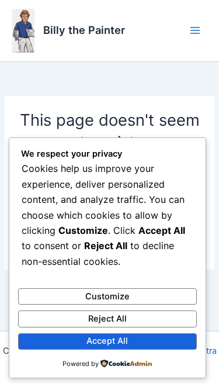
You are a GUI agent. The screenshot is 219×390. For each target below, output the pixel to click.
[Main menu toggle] (195, 30)
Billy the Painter (84, 29)
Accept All (107, 341)
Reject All (107, 318)
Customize (107, 296)
